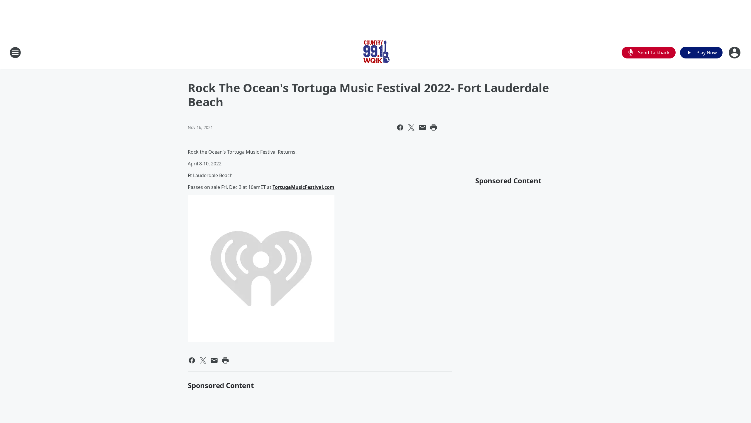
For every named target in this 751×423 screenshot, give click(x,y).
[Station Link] (375, 52)
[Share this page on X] (411, 127)
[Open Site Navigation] (15, 52)
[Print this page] (433, 127)
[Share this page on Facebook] (400, 127)
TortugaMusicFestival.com (303, 187)
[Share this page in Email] (422, 127)
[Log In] (735, 52)
